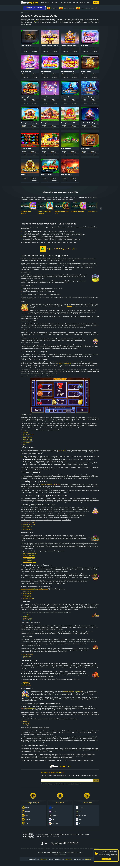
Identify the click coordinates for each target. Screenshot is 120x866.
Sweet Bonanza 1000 (28, 591)
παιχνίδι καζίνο (62, 450)
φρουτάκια (36, 21)
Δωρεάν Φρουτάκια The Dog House (44, 212)
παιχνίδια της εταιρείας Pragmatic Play (72, 691)
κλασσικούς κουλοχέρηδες (64, 363)
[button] (34, 8)
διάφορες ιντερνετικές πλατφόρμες (50, 484)
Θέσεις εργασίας (70, 852)
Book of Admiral (27, 442)
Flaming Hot (26, 723)
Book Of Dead (26, 683)
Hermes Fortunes (27, 529)
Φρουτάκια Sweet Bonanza (26, 212)
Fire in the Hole (27, 656)
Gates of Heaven (27, 436)
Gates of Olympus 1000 (29, 523)
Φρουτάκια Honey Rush (94, 211)
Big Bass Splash (27, 596)
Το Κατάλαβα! (106, 859)
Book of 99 (25, 432)
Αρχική (22, 12)
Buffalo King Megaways (29, 555)
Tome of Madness (27, 615)
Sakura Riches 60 (27, 439)
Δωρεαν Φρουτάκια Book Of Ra (62, 212)
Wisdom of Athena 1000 (29, 524)
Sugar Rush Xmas (27, 618)
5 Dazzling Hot (26, 725)
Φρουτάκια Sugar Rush (77, 211)
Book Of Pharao (27, 685)
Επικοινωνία (79, 852)
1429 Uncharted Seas (28, 434)
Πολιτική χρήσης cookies (58, 852)
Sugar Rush (26, 616)
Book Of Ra (25, 682)
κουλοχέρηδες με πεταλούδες (28, 708)
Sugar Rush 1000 (27, 437)
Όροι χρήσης (47, 852)
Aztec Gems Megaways (29, 558)
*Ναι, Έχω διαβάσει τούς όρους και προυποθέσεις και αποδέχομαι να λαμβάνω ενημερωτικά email (61, 784)
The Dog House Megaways (30, 553)
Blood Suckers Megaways (29, 562)
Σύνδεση (96, 2)
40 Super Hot (26, 721)
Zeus (24, 444)
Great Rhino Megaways (29, 557)
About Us (40, 852)
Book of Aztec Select (28, 441)
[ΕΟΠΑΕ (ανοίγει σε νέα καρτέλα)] (65, 843)
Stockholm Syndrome (28, 598)
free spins (69, 306)
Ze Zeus (25, 528)
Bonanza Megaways (28, 654)
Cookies (115, 855)
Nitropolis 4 (26, 658)
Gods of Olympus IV (28, 526)
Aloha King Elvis (27, 595)
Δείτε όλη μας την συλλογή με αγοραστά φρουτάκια (34, 589)
